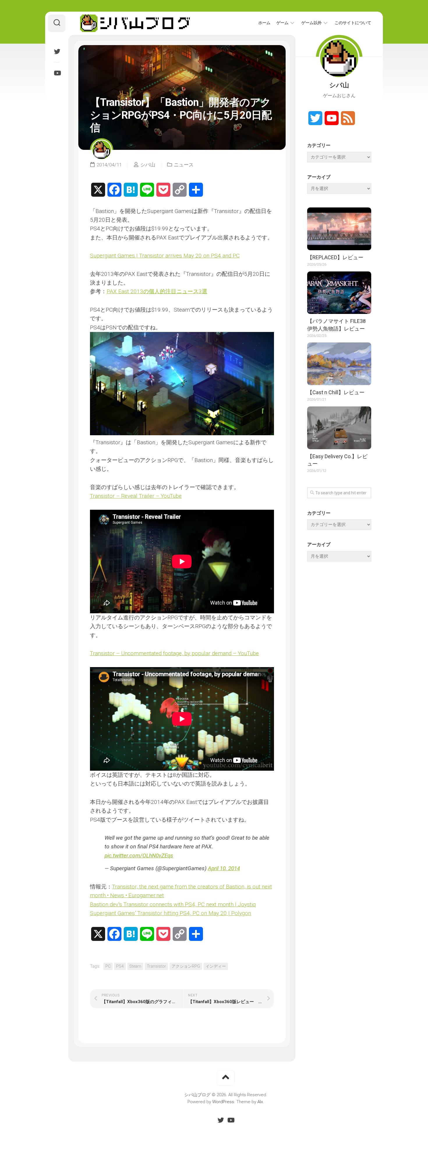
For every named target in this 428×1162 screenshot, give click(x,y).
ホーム (264, 22)
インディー (216, 966)
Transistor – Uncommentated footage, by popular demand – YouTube (174, 653)
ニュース (184, 165)
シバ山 (147, 165)
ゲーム (282, 22)
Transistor (156, 966)
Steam (135, 966)
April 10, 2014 (224, 868)
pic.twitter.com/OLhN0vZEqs (139, 855)
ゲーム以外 (311, 22)
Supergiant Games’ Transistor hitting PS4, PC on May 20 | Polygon (170, 913)
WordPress (223, 1101)
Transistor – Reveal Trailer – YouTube (136, 496)
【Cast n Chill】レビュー (336, 392)
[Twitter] (57, 51)
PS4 (120, 966)
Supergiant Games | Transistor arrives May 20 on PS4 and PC (165, 255)
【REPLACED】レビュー (335, 257)
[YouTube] (57, 73)
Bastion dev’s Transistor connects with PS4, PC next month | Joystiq (173, 904)
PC (108, 966)
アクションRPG (185, 966)
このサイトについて (353, 22)
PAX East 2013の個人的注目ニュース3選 (157, 291)
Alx (260, 1101)
